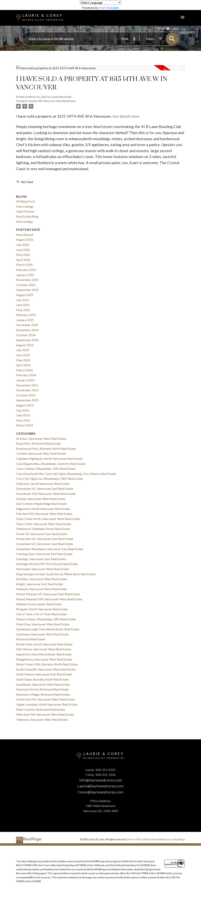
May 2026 (23, 254)
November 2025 (27, 280)
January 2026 (25, 275)
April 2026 (23, 260)
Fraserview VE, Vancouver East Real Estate (44, 539)
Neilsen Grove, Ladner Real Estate (38, 604)
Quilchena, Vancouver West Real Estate (42, 634)
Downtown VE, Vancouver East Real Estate (44, 488)
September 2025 (27, 290)
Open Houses (25, 211)
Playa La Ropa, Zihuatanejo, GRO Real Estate (46, 619)
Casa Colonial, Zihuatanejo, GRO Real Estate (45, 468)
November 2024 (27, 330)
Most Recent (25, 234)
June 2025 (23, 305)
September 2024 (27, 340)
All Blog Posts (25, 201)
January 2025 (25, 320)
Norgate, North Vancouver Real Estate (42, 609)
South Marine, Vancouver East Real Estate (44, 674)
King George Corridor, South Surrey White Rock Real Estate (56, 574)
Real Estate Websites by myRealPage (164, 839)
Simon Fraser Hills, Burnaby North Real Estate (47, 664)
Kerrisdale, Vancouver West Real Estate (42, 569)
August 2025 (24, 295)
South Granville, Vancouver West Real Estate (46, 669)
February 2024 (26, 375)
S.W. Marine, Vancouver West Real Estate (43, 649)
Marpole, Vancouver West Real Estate (41, 589)
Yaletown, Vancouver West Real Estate (42, 719)
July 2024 (22, 350)
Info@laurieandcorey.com (100, 780)
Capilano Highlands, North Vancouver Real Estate (49, 458)
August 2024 (24, 345)
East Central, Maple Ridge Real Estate (41, 503)
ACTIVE (161, 28)
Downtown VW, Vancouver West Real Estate (46, 493)
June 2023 (23, 415)
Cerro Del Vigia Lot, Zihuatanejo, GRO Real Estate (49, 478)
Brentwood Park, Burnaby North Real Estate (46, 448)
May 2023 (23, 420)
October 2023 (26, 395)
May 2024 (23, 360)
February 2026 (26, 270)
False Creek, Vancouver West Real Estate (43, 524)
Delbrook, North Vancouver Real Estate (42, 483)
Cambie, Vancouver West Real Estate (41, 453)
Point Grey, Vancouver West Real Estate (42, 624)
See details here (126, 116)
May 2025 (23, 310)
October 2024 (26, 335)
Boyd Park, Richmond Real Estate (38, 443)
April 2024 (23, 365)
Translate (112, 7)
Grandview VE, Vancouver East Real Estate (44, 544)
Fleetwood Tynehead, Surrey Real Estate (43, 529)
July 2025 (22, 300)
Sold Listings (24, 221)
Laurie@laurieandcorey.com (100, 786)
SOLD (176, 28)
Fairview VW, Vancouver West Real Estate (51, 101)
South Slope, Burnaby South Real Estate (42, 679)
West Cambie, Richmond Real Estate (40, 709)
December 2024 (27, 325)
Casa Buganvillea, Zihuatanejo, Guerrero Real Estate (50, 463)
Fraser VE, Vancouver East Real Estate (41, 534)
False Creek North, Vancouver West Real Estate (48, 519)
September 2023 (27, 400)
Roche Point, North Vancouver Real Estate (44, 644)
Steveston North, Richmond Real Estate (42, 689)
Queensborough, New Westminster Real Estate (47, 629)
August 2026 (24, 239)
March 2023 (24, 425)
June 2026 (23, 250)
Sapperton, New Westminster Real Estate (43, 654)
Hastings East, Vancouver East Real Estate (44, 554)
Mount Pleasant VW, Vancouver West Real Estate (49, 599)
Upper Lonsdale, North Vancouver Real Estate (46, 704)
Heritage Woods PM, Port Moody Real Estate (47, 564)
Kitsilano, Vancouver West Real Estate (41, 579)
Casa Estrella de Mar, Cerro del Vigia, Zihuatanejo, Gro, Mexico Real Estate (66, 473)
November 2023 (27, 390)
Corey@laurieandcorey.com (100, 792)
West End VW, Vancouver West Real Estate (45, 714)
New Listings (25, 206)
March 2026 (24, 264)
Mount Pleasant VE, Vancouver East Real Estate (48, 594)
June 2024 (23, 355)
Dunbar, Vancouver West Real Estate (40, 499)
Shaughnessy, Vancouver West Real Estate (44, 659)
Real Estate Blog (27, 216)
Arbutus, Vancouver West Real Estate (41, 438)
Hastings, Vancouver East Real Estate (41, 559)
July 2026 (22, 244)
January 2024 (25, 380)
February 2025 (26, 315)
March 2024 (24, 370)
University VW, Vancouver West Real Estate (45, 699)
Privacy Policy (135, 839)
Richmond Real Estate (30, 639)
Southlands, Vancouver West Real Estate (43, 684)
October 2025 (26, 285)
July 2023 (22, 410)
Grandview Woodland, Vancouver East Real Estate (49, 549)
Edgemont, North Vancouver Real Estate (43, 509)
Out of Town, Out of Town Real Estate (41, 614)
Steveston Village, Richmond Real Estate (43, 694)
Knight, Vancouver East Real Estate (39, 584)
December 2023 (27, 385)
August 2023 (24, 405)
